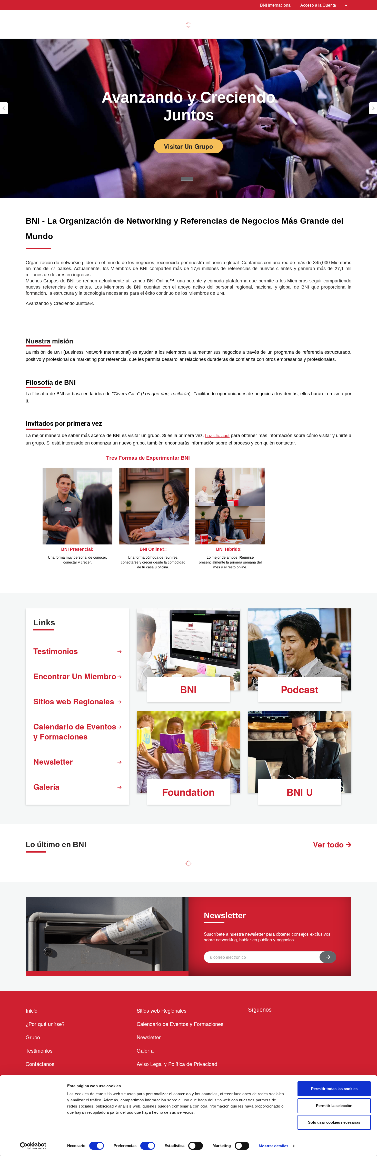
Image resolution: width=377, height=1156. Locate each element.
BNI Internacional (276, 5)
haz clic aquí (217, 435)
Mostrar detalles (273, 1146)
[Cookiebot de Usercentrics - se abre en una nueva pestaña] (33, 1146)
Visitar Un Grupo (188, 146)
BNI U (299, 792)
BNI (188, 689)
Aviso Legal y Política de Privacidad (177, 1064)
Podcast (299, 689)
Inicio (31, 1010)
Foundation (188, 792)
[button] (4, 108)
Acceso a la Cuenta (318, 5)
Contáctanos (40, 1064)
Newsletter (53, 761)
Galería (46, 786)
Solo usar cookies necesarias (334, 1122)
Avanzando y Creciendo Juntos (188, 106)
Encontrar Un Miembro (74, 675)
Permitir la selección (334, 1105)
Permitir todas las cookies (334, 1088)
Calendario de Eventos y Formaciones (74, 731)
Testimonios (55, 650)
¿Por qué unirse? (45, 1023)
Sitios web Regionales (73, 701)
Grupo (33, 1037)
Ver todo (329, 844)
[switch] (147, 1146)
